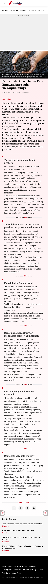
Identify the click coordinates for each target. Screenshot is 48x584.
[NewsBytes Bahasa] (15, 3)
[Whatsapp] (20, 508)
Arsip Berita (6, 573)
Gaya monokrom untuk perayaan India (18, 530)
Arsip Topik (17, 573)
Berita (12, 10)
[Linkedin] (34, 508)
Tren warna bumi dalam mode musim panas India (22, 524)
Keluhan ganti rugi (29, 570)
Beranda (5, 10)
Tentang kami (7, 566)
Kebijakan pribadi (20, 566)
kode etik (17, 570)
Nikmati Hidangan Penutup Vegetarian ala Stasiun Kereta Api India (22, 547)
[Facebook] (14, 508)
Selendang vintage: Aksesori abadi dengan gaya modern (22, 538)
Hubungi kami (7, 570)
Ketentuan (32, 566)
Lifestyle (5, 526)
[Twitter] (27, 508)
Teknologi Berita (21, 10)
